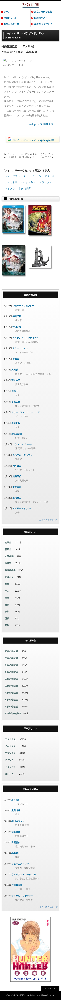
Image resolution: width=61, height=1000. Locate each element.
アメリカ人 (10, 739)
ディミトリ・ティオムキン (20, 182)
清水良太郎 (16, 434)
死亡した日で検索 (43, 12)
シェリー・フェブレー (23, 306)
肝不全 (8, 549)
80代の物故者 (11, 699)
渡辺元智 (17, 327)
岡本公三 (17, 466)
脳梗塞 (8, 563)
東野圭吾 (17, 487)
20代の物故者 (11, 658)
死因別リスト (10, 18)
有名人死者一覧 (11, 24)
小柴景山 (15, 853)
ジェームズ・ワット (21, 864)
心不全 (8, 542)
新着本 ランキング (43, 24)
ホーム (7, 12)
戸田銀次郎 (16, 885)
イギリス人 (10, 746)
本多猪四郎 (24, 188)
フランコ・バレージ (22, 444)
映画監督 (12, 46)
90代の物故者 (11, 706)
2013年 (5, 52)
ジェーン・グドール (43, 176)
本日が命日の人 (30, 789)
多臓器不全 (10, 570)
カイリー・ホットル (22, 508)
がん (7, 591)
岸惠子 (14, 391)
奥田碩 (14, 370)
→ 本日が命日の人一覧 (47, 907)
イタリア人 (10, 767)
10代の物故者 (11, 651)
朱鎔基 (16, 359)
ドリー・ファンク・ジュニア (25, 412)
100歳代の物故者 (13, 713)
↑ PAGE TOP (50, 988)
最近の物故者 (30, 295)
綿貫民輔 (17, 316)
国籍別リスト (40, 18)
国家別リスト (30, 728)
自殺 (7, 605)
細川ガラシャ (18, 821)
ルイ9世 (15, 800)
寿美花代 (15, 423)
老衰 (7, 598)
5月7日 (13, 52)
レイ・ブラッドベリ (16, 176)
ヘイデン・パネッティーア (26, 338)
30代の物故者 (11, 665)
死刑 (7, 625)
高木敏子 (15, 380)
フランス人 (10, 753)
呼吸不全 (9, 577)
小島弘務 (15, 402)
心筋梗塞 (9, 556)
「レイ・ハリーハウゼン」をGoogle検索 (33, 140)
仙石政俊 (15, 832)
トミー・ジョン (20, 348)
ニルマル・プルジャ (22, 455)
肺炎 (7, 584)
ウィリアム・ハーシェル (23, 874)
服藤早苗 (17, 476)
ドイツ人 (9, 760)
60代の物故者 (11, 686)
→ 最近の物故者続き (48, 520)
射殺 (7, 618)
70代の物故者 (11, 693)
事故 (7, 611)
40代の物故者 (11, 672)
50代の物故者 (11, 679)
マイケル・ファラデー (22, 896)
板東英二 (17, 498)
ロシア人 (9, 774)
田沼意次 (15, 842)
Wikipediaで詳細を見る (42, 124)
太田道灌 (15, 810)
